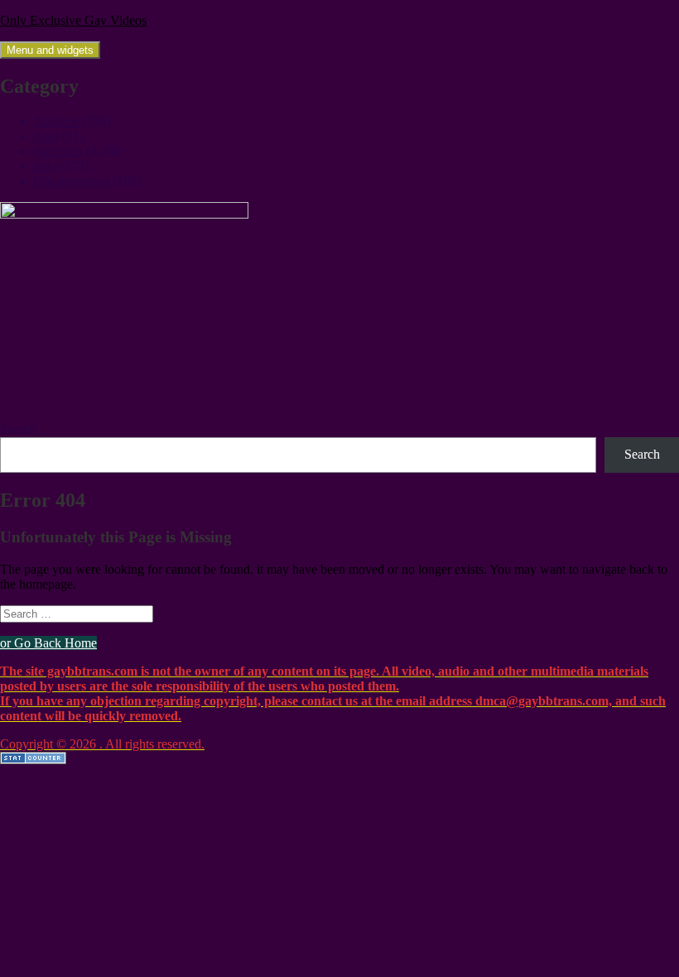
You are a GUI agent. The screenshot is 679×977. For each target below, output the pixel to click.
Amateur (56, 121)
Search (18, 429)
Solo (45, 166)
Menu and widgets (50, 50)
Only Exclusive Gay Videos (73, 20)
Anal (46, 136)
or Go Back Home (48, 643)
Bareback (58, 151)
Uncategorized (71, 181)
